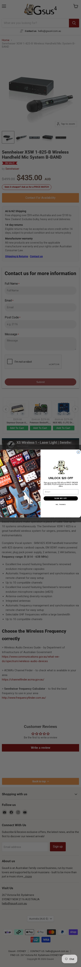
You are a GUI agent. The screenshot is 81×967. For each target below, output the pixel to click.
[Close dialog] (78, 452)
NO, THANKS (61, 505)
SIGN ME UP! (60, 498)
